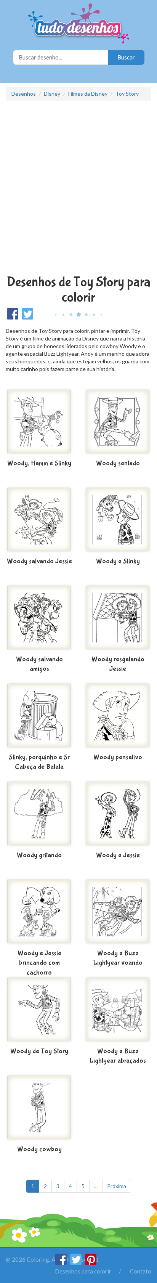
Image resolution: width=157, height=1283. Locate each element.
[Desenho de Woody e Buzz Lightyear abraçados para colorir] (117, 1010)
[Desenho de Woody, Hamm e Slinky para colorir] (39, 422)
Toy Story (127, 93)
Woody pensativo (117, 757)
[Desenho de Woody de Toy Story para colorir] (39, 1010)
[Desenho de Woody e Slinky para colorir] (117, 520)
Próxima (116, 1186)
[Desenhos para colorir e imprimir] (78, 24)
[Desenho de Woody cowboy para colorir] (39, 1108)
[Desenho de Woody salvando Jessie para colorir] (39, 520)
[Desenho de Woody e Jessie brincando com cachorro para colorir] (39, 912)
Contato (140, 1271)
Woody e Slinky (118, 561)
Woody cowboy (39, 1149)
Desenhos (23, 93)
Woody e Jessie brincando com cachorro (39, 963)
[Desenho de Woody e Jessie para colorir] (117, 814)
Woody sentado (118, 463)
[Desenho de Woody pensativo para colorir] (117, 716)
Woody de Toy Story (39, 1051)
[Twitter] (76, 1262)
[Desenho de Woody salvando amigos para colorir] (39, 618)
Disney (52, 93)
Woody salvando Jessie (39, 561)
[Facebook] (61, 1262)
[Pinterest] (91, 1262)
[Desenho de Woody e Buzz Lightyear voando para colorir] (117, 912)
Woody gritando (39, 855)
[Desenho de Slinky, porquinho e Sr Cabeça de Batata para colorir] (39, 716)
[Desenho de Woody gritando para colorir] (39, 814)
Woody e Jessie (118, 855)
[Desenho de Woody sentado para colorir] (117, 422)
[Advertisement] (78, 188)
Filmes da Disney (87, 93)
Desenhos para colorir (83, 1271)
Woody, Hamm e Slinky (39, 463)
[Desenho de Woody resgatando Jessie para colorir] (117, 618)
